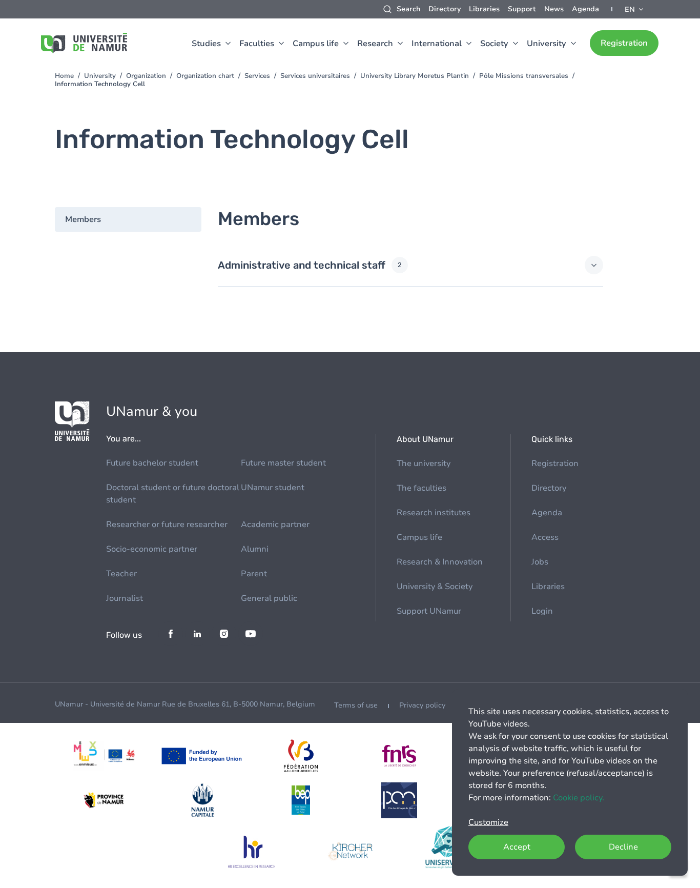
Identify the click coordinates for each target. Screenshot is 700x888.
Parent (254, 573)
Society (494, 43)
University (546, 43)
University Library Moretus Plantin (414, 76)
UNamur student (272, 487)
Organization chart (205, 76)
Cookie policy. (578, 797)
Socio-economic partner (151, 549)
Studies (206, 43)
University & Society (434, 586)
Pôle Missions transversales (523, 76)
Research (375, 43)
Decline (623, 847)
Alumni (255, 549)
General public (269, 598)
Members (83, 219)
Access (545, 537)
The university (423, 463)
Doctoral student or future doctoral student (172, 494)
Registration (624, 43)
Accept (516, 847)
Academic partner (275, 524)
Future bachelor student (152, 463)
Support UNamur (429, 611)
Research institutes (433, 512)
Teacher (121, 573)
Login (542, 611)
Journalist (124, 598)
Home (64, 76)
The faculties (421, 488)
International (436, 43)
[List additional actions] (635, 9)
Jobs (539, 562)
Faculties (256, 43)
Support (522, 9)
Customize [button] (488, 822)
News (554, 9)
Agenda (585, 9)
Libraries (484, 9)
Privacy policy (422, 705)
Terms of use (356, 705)
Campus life (316, 43)
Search (408, 9)
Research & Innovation (440, 562)
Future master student (283, 463)
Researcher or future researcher (167, 524)
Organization (146, 76)
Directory (444, 9)
